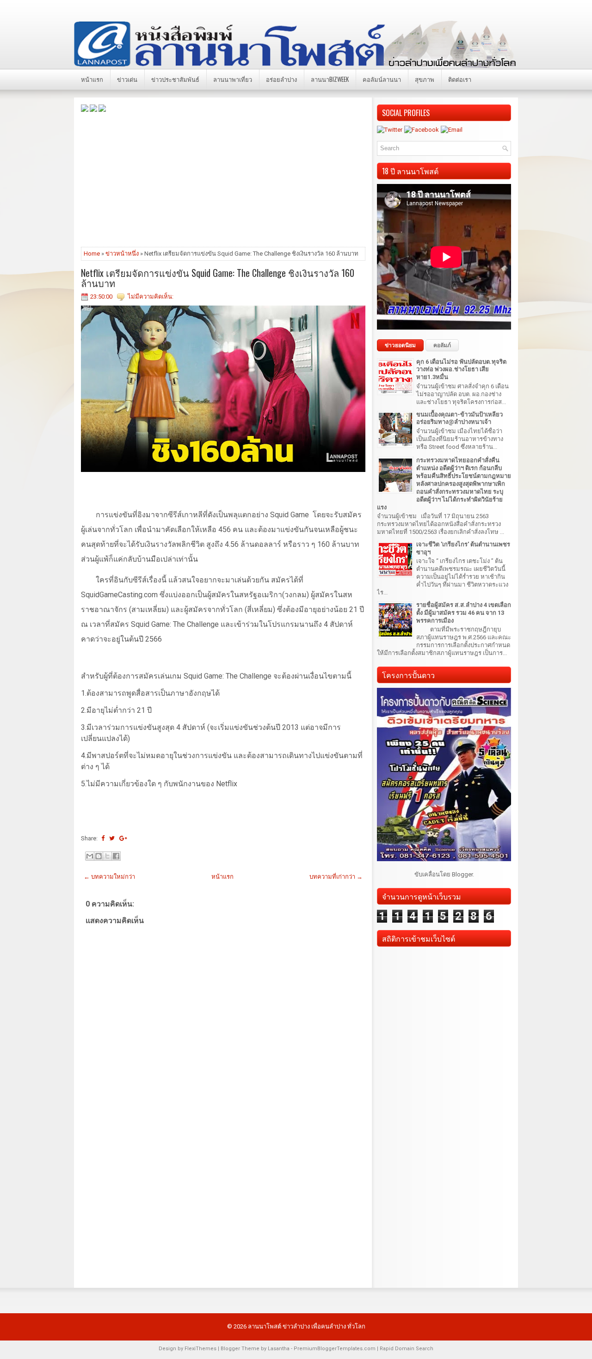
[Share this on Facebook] (103, 838)
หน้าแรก (92, 79)
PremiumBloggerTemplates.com (335, 1349)
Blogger (462, 874)
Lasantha (279, 1349)
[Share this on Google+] (123, 838)
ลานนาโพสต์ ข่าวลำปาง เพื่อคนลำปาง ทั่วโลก (306, 1326)
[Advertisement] (223, 179)
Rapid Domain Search (406, 1349)
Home (92, 253)
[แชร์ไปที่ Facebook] (116, 856)
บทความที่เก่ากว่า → (336, 876)
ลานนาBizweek (330, 79)
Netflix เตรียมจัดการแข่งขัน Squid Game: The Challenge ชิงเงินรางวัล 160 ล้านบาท (217, 278)
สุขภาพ (424, 79)
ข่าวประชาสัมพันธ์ (175, 79)
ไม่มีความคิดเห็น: (150, 296)
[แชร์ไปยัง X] (107, 856)
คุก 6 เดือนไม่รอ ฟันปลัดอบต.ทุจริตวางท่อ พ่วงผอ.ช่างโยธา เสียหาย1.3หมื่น (461, 369)
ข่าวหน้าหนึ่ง (122, 253)
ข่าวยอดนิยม (400, 345)
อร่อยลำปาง (281, 79)
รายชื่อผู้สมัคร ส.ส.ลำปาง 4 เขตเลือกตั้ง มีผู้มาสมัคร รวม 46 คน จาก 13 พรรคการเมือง (463, 612)
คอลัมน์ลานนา (382, 79)
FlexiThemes (200, 1349)
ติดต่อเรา (459, 79)
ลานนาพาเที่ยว (232, 79)
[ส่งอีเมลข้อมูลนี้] (89, 856)
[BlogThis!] (98, 856)
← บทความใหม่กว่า (109, 876)
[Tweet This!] (112, 838)
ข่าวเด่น (127, 79)
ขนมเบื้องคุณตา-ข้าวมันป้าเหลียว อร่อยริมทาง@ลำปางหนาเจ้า (459, 418)
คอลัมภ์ (442, 345)
